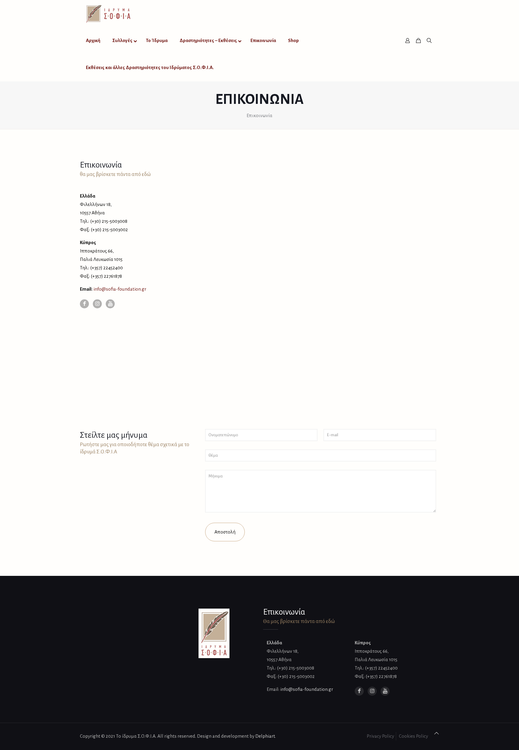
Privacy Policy (380, 736)
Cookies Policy (413, 736)
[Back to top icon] (436, 733)
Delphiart (265, 736)
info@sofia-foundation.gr (119, 289)
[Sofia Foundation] (109, 13)
